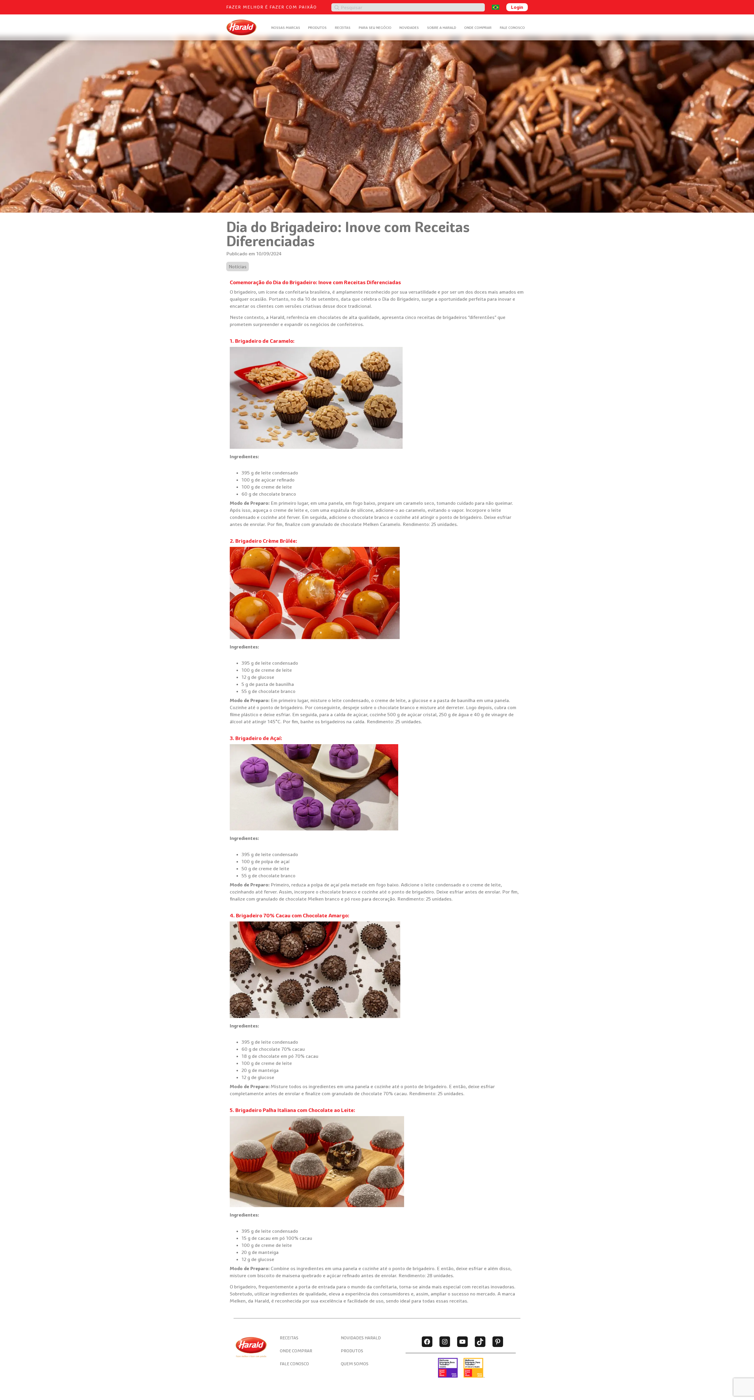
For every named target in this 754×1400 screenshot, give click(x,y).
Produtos (317, 27)
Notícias (238, 266)
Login (517, 7)
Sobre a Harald (441, 27)
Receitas (342, 27)
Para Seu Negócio (375, 27)
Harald (277, 317)
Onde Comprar (478, 27)
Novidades (409, 27)
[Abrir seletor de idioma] (495, 7)
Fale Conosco (512, 27)
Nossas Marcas (285, 27)
